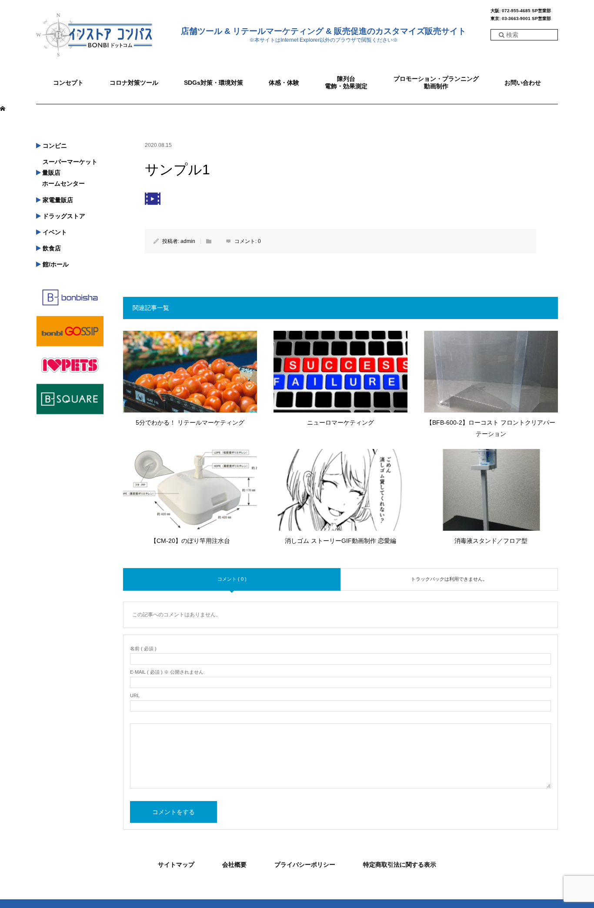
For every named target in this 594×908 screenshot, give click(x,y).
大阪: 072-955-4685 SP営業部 (521, 11)
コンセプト (68, 82)
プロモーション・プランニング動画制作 (436, 82)
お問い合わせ (522, 82)
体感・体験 (284, 82)
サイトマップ (176, 864)
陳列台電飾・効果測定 (346, 82)
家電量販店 (57, 199)
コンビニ (54, 145)
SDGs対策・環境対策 (213, 82)
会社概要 (234, 864)
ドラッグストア (63, 216)
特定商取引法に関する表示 (399, 864)
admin (187, 241)
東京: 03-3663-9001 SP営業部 (521, 19)
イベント (54, 232)
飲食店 (51, 248)
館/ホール (55, 264)
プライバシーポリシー (304, 864)
